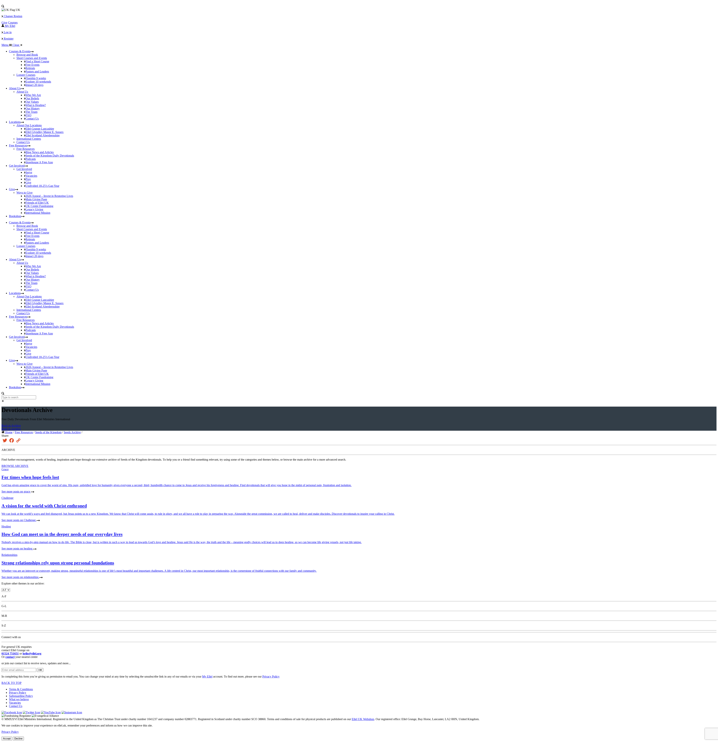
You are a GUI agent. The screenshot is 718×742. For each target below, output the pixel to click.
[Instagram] (72, 712)
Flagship (35, 78)
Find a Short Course (37, 61)
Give (4, 22)
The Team (31, 111)
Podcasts (30, 159)
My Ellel (207, 676)
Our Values (32, 101)
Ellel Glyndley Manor (44, 132)
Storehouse (39, 162)
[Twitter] (31, 712)
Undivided (42, 185)
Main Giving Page (36, 199)
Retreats (30, 68)
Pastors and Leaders (37, 71)
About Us (15, 88)
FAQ (28, 115)
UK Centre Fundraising (39, 206)
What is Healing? (35, 105)
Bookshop (15, 216)
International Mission (37, 212)
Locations (15, 122)
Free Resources (18, 145)
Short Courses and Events (31, 58)
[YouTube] (51, 712)
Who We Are (33, 95)
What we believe (19, 699)
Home (8, 432)
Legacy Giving (34, 209)
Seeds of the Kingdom (49, 155)
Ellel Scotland (42, 135)
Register (8, 38)
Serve (28, 172)
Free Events (32, 64)
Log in (7, 32)
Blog (39, 152)
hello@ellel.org (32, 653)
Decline (18, 738)
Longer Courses (25, 74)
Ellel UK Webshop (363, 719)
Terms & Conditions (21, 689)
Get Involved (16, 165)
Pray (28, 179)
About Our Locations (29, 125)
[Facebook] (11, 712)
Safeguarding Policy (21, 696)
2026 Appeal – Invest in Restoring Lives (49, 196)
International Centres (28, 138)
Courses (13, 22)
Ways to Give (24, 192)
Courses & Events (19, 51)
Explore (38, 81)
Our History (32, 108)
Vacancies (31, 175)
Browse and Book (27, 54)
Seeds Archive (72, 432)
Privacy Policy (271, 676)
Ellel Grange (39, 128)
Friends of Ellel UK (37, 202)
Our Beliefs (32, 98)
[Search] (2, 6)
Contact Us (32, 118)
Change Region (12, 16)
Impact (34, 85)
